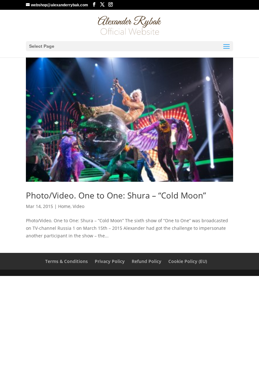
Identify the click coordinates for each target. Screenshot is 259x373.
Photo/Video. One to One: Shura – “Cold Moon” (116, 195)
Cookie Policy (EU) (187, 261)
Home (64, 206)
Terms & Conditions (66, 261)
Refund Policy (146, 261)
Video (78, 206)
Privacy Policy (110, 261)
